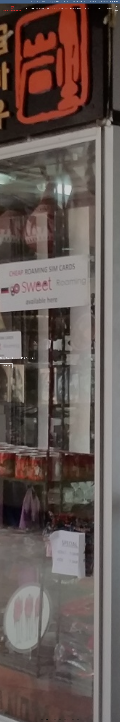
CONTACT (92, 2)
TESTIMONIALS (75, 9)
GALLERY (62, 9)
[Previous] (5, 361)
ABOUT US (34, 2)
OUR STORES (51, 9)
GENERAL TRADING (79, 2)
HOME (32, 9)
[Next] (114, 361)
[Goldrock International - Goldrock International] (12, 8)
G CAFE (66, 2)
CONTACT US (88, 9)
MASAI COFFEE (46, 2)
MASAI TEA (58, 2)
